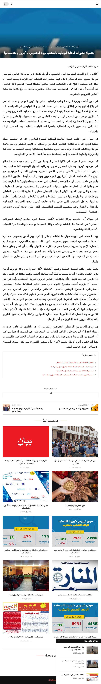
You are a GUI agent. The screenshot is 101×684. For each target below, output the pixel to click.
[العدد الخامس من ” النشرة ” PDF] (92, 677)
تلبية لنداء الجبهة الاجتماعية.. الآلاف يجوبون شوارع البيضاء (72, 366)
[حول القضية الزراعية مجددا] (75, 486)
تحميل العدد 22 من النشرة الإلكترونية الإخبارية (26, 637)
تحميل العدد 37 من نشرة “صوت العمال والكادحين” (74, 370)
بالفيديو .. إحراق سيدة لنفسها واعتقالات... (73, 662)
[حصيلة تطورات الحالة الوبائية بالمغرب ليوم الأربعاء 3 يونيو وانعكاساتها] (75, 531)
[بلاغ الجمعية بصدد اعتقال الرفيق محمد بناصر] (75, 575)
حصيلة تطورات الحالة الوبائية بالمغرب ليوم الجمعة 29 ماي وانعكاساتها (68, 374)
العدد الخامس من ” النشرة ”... (72, 674)
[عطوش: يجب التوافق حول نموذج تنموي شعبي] (26, 575)
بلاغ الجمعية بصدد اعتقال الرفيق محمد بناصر (75, 594)
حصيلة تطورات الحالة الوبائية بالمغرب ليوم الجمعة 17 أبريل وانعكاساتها (26, 507)
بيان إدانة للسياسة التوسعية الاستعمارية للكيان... (74, 648)
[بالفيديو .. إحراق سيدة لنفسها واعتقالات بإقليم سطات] (92, 664)
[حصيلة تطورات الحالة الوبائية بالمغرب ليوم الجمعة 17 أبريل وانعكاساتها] (26, 486)
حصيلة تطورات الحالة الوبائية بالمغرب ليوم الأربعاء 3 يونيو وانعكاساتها (75, 551)
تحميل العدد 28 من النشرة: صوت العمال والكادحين (74, 362)
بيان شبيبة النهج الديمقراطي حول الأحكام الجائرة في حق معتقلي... (75, 462)
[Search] (11, 4)
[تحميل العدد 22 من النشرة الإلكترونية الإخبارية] (26, 618)
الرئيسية (76, 46)
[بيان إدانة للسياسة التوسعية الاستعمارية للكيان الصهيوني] (92, 650)
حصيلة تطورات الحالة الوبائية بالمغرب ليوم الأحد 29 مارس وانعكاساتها (26, 551)
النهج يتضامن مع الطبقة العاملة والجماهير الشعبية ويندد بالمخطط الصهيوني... (26, 462)
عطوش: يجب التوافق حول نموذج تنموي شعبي (26, 594)
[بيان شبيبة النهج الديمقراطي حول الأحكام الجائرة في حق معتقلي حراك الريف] (75, 441)
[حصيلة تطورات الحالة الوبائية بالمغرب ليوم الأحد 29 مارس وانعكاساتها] (26, 531)
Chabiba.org (54, 680)
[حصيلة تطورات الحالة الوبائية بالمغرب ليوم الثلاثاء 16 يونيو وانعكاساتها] (75, 618)
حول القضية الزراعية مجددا (75, 505)
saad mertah (50, 389)
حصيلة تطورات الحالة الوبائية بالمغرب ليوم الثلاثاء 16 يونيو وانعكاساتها (75, 638)
